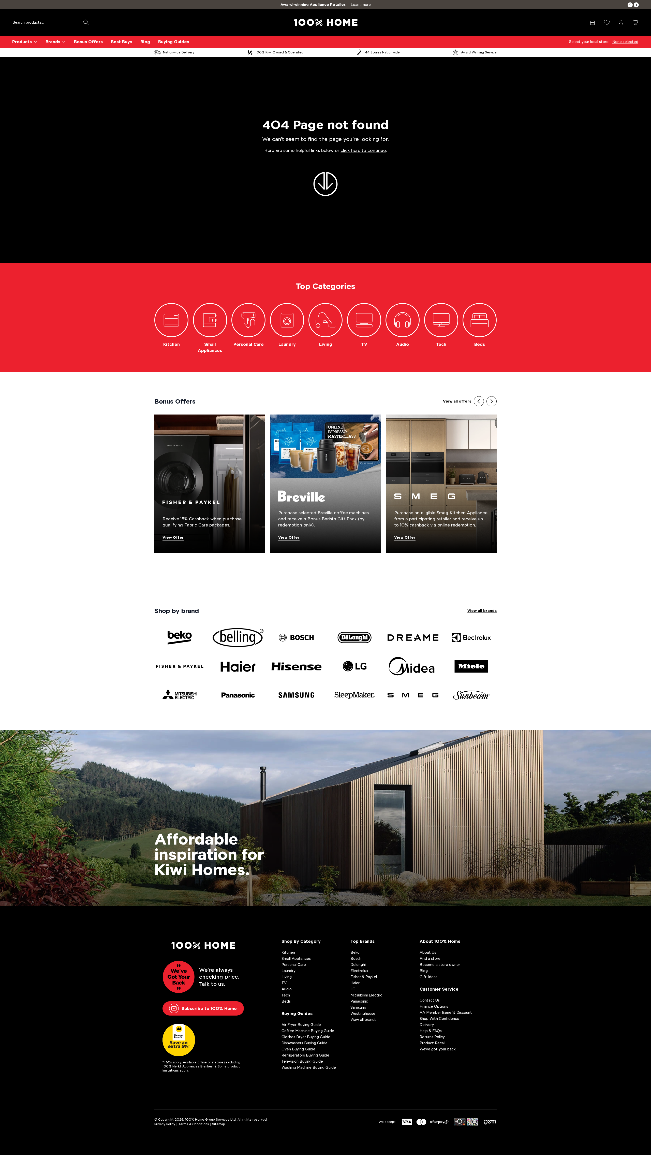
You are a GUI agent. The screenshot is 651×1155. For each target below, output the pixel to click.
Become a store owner (440, 964)
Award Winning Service (479, 52)
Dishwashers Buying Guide (305, 1043)
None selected (625, 42)
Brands (53, 41)
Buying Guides (173, 41)
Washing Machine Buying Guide (309, 1067)
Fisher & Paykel (363, 977)
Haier (355, 983)
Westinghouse (362, 1013)
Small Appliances (296, 958)
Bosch (355, 958)
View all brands (482, 610)
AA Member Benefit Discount (446, 1012)
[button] (630, 5)
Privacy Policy (164, 1124)
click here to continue (363, 150)
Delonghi (358, 964)
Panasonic (359, 1001)
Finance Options (434, 1006)
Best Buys (121, 41)
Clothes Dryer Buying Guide (306, 1037)
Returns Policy (432, 1037)
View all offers (457, 401)
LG (353, 989)
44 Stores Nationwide (382, 52)
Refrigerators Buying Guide (305, 1055)
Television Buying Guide (302, 1061)
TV (284, 983)
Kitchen (288, 952)
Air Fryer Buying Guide (301, 1024)
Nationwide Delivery (178, 52)
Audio (287, 989)
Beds (286, 1001)
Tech (286, 995)
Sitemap (218, 1124)
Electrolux (359, 971)
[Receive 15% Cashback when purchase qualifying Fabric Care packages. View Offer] (209, 483)
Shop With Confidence (439, 1018)
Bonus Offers (88, 41)
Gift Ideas (428, 977)
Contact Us (430, 1000)
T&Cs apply (172, 1062)
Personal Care (294, 964)
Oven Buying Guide (298, 1049)
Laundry (288, 971)
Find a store (430, 958)
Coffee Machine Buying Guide (308, 1031)
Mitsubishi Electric (366, 995)
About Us (428, 952)
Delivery (427, 1024)
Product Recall (432, 1043)
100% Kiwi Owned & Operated (279, 52)
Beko (355, 952)
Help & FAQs (431, 1031)
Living (287, 977)
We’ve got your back (438, 1049)
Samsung (358, 1007)
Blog (145, 41)
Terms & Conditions (193, 1124)
